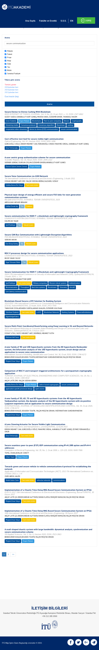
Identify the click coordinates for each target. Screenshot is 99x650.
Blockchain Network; (51, 312)
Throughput (24, 287)
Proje (9, 57)
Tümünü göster (10, 84)
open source (39, 389)
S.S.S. (63, 21)
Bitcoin (66, 121)
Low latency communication (16, 291)
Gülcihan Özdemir (12, 312)
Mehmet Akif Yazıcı (12, 337)
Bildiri (9, 70)
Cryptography (77, 121)
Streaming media (12, 125)
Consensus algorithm (46, 125)
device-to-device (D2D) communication (44, 129)
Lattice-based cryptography (49, 385)
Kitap (9, 60)
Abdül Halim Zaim (12, 480)
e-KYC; (39, 312)
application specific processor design (19, 389)
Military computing (40, 283)
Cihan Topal (10, 457)
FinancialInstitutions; (84, 312)
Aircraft (72, 287)
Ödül (9, 64)
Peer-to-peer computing (52, 121)
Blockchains (36, 121)
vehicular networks (43, 480)
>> (13, 554)
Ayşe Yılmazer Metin (13, 262)
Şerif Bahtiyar (10, 225)
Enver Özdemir (11, 121)
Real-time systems (38, 287)
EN (71, 21)
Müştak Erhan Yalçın (13, 361)
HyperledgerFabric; (12, 316)
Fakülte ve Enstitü (48, 21)
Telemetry (63, 287)
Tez (8, 67)
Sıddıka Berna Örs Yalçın (14, 185)
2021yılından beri (11, 92)
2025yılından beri (11, 90)
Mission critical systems (58, 283)
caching (70, 125)
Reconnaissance (11, 287)
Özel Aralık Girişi (12, 96)
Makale (10, 51)
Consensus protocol (28, 125)
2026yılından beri (11, 87)
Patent (9, 54)
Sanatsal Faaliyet (13, 73)
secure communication (69, 129)
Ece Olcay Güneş (12, 244)
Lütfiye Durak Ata (12, 206)
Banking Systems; (68, 312)
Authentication (74, 283)
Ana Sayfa (30, 21)
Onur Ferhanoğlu (12, 148)
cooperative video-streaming (16, 129)
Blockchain (61, 125)
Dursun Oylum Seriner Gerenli (16, 166)
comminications (59, 480)
